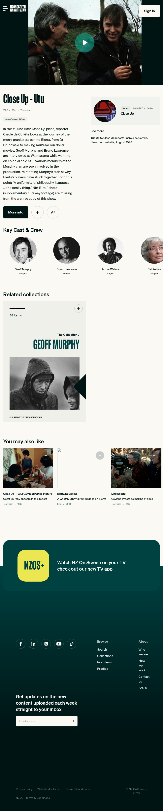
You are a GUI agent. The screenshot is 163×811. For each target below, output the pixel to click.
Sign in (149, 11)
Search (102, 649)
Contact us (144, 679)
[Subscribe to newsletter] (73, 721)
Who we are (143, 652)
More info (15, 212)
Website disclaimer (49, 789)
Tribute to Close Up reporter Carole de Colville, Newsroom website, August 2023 (119, 139)
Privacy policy (24, 789)
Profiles (102, 668)
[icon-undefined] (37, 212)
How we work (142, 665)
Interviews (104, 662)
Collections (105, 655)
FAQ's (143, 687)
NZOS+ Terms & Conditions (33, 798)
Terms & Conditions (77, 789)
